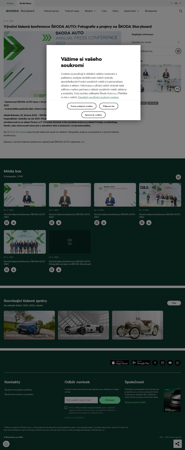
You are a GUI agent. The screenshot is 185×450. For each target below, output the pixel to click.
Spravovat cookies (93, 115)
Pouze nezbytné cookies (82, 106)
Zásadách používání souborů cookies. (98, 97)
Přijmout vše (108, 106)
